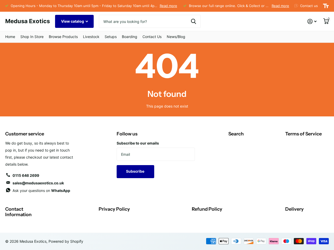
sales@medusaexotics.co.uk (38, 183)
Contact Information (18, 211)
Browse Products (63, 36)
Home (10, 36)
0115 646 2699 (26, 175)
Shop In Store (32, 36)
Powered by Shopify (66, 241)
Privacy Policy (114, 209)
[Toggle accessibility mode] (326, 6)
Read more (168, 6)
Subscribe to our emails (138, 143)
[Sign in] (312, 21)
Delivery (294, 209)
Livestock (91, 36)
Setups (111, 36)
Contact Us (152, 36)
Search (236, 134)
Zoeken (193, 21)
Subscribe (135, 171)
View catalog (73, 21)
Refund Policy (207, 209)
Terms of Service (303, 134)
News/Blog (176, 36)
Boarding (129, 36)
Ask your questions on (41, 190)
